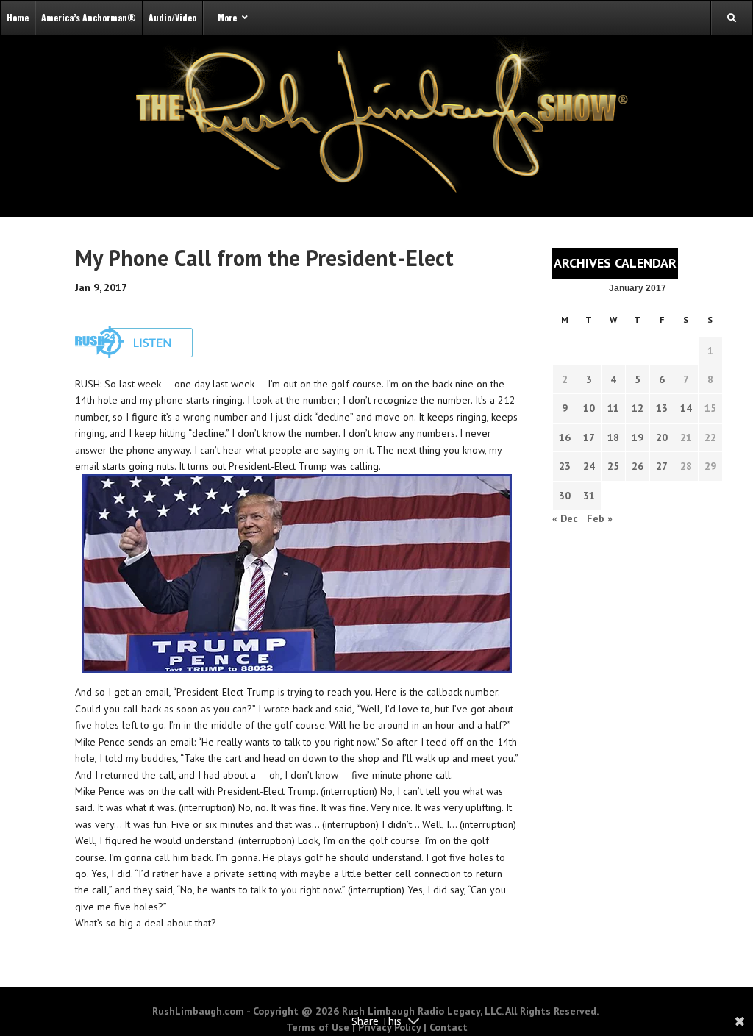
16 (565, 437)
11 (613, 408)
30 (565, 495)
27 (662, 466)
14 (686, 408)
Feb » (600, 518)
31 (589, 495)
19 (637, 437)
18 (613, 437)
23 (565, 466)
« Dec (565, 518)
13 (662, 408)
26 (637, 466)
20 (662, 437)
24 (589, 466)
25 (613, 466)
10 (589, 408)
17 (589, 437)
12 (637, 408)
